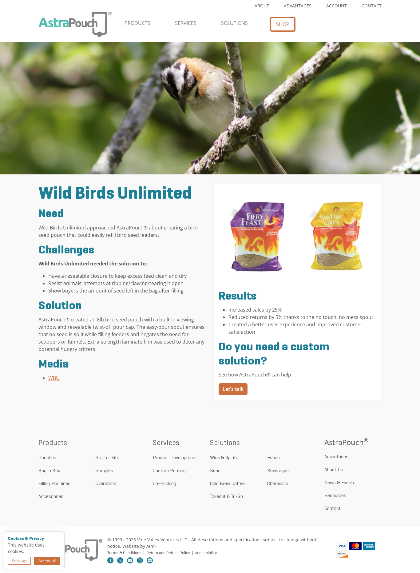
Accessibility (206, 553)
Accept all (47, 560)
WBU (54, 378)
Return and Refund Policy (168, 553)
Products (137, 23)
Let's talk (233, 389)
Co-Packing (164, 484)
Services (185, 23)
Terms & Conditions (124, 553)
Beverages (278, 471)
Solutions (234, 23)
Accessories (50, 497)
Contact (372, 6)
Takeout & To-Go (226, 497)
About (262, 6)
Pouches (47, 458)
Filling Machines (54, 484)
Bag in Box (49, 471)
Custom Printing (169, 471)
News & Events (339, 483)
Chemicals (277, 484)
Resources (335, 496)
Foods (273, 458)
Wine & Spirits (224, 458)
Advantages (297, 6)
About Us (333, 470)
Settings (19, 560)
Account (336, 6)
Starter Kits (107, 458)
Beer (215, 471)
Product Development (175, 458)
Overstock (106, 484)
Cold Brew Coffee (227, 484)
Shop (282, 24)
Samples (104, 471)
